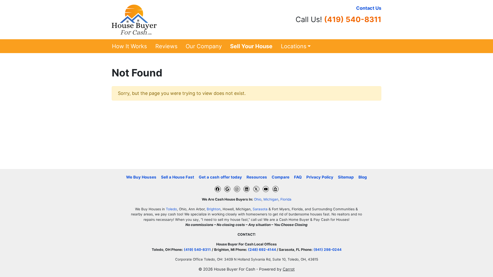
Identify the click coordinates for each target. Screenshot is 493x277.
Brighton (214, 209)
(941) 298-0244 (328, 250)
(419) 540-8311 (352, 19)
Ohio (257, 199)
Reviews (166, 46)
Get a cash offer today (220, 177)
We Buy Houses (141, 177)
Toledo (171, 209)
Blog (362, 177)
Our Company (204, 46)
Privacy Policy (319, 177)
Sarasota (260, 209)
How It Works (129, 46)
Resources (256, 177)
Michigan (270, 199)
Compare (280, 177)
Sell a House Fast (177, 177)
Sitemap (346, 177)
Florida (285, 199)
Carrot (289, 269)
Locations (293, 46)
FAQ (298, 177)
